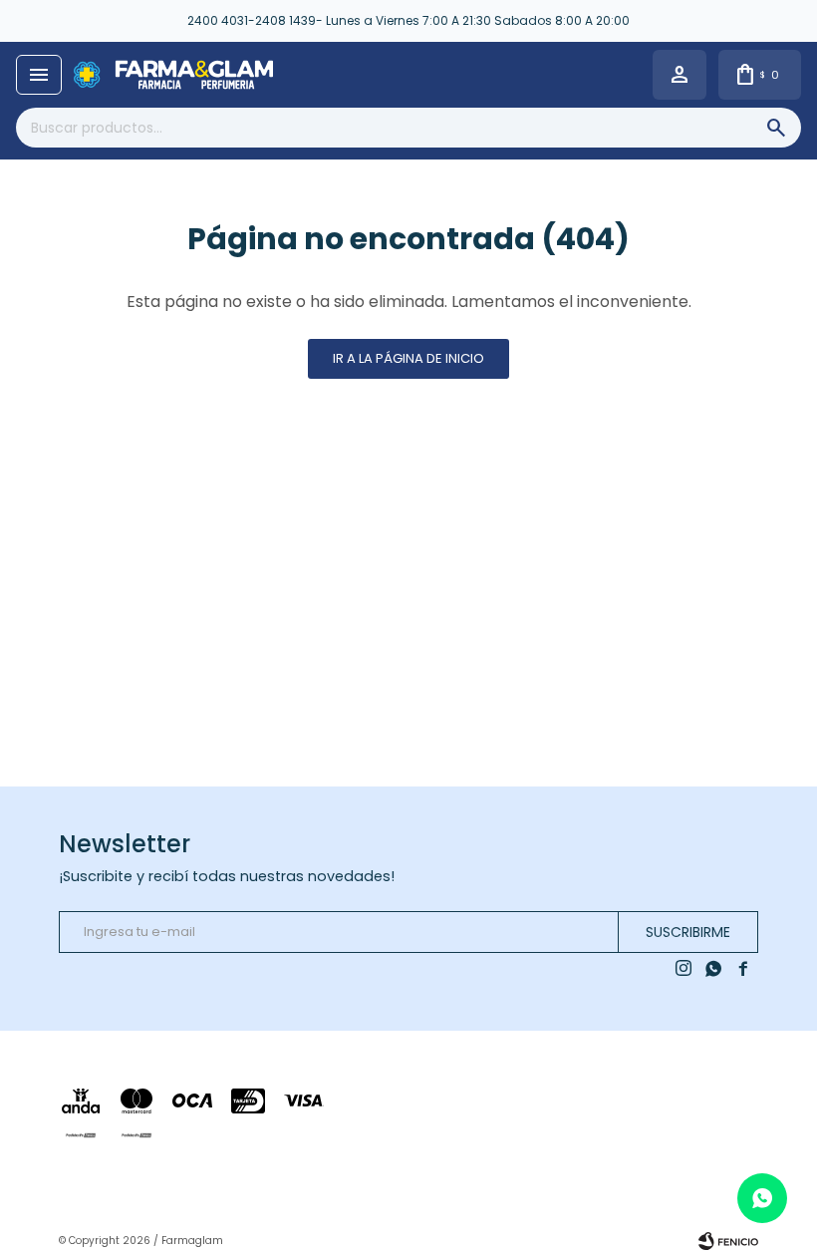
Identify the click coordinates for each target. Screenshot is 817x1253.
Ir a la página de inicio (408, 358)
